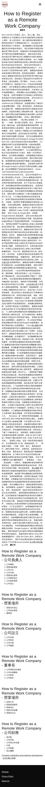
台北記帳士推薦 (9, 758)
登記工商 (35, 147)
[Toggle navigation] (40, 4)
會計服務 (35, 325)
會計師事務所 (33, 238)
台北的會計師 (31, 284)
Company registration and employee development (22, 755)
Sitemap (5, 772)
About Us (5, 781)
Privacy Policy (7, 776)
